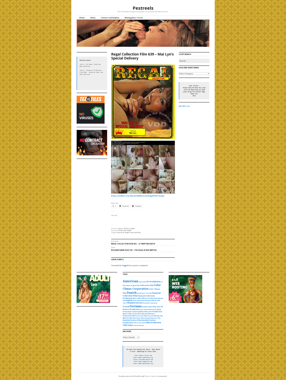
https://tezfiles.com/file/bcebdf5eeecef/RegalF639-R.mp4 (137, 196)
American (120, 232)
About (92, 18)
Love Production (155, 312)
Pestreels (143, 8)
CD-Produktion (153, 281)
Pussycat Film (151, 316)
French (126, 306)
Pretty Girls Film (141, 316)
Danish (132, 292)
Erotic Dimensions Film (140, 300)
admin (132, 228)
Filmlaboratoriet (135, 303)
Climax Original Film (132, 285)
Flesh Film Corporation (150, 303)
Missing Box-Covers (134, 18)
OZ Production (142, 314)
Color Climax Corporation (142, 286)
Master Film (127, 314)
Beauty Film (142, 282)
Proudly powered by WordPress (130, 376)
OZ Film (134, 314)
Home (82, 18)
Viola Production (138, 325)
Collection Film (146, 285)
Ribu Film (160, 316)
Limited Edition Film (139, 311)
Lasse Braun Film (145, 309)
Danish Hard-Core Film (144, 293)
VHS (125, 325)
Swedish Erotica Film (132, 320)
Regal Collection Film (133, 232)
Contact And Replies (110, 18)
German (136, 306)
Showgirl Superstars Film (152, 318)
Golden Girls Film (149, 307)
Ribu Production (129, 318)
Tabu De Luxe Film (139, 323)
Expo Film (151, 300)
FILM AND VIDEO (124, 230)
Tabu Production (153, 322)
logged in (126, 265)
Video (130, 325)
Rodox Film (140, 318)
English (129, 300)
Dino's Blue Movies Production (145, 298)
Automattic (162, 376)
